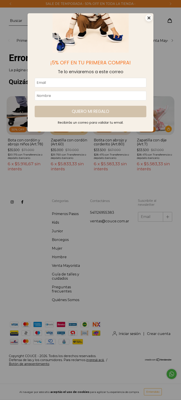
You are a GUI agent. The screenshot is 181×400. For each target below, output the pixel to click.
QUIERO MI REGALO (90, 111)
